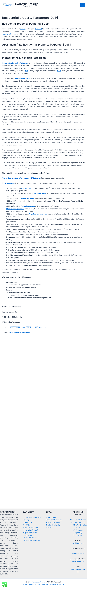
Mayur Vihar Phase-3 (30, 533)
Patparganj (27, 520)
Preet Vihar (27, 525)
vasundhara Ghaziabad (31, 540)
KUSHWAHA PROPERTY (26, 4)
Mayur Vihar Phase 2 (30, 530)
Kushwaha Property (9, 34)
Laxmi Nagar (27, 535)
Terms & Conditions (41, 584)
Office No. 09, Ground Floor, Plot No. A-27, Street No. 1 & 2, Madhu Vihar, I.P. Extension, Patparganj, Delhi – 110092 (78, 527)
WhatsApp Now (78, 554)
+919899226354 (13, 327)
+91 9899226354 (78, 543)
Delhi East (38, 29)
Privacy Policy (51, 517)
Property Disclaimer (53, 522)
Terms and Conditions (54, 520)
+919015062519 (26, 327)
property (23, 29)
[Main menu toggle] (82, 5)
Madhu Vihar (27, 522)
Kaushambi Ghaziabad (31, 538)
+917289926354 (40, 327)
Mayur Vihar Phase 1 (30, 528)
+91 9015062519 (78, 561)
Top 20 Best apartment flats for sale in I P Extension (21, 178)
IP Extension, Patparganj (32, 517)
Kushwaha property (22, 78)
